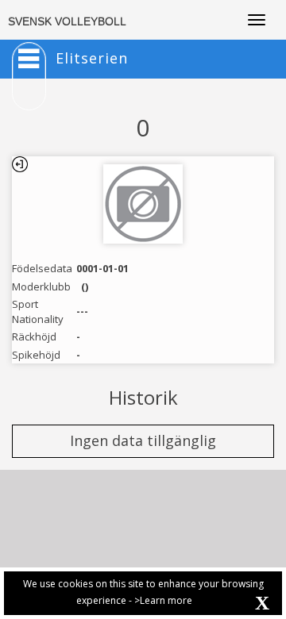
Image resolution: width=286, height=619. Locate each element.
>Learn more (163, 600)
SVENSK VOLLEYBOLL (67, 21)
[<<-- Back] (20, 164)
